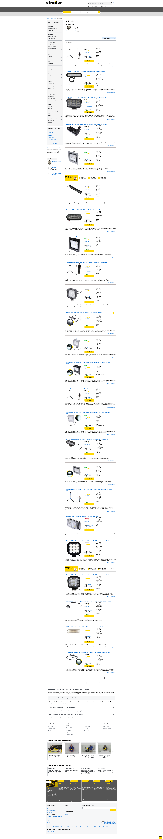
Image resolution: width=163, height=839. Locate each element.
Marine (91, 9)
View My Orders (50, 807)
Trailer (72, 9)
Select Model (92, 12)
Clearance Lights (52, 728)
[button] (112, 750)
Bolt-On (86, 728)
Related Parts (107, 724)
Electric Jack (87, 726)
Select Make (83, 12)
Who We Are (67, 807)
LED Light (76, 30)
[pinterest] (108, 822)
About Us (50, 135)
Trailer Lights (52, 724)
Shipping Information (51, 810)
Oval (110, 682)
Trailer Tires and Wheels (71, 724)
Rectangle (102, 682)
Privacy (83, 810)
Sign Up (48, 822)
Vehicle (77, 9)
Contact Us (50, 132)
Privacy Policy (51, 137)
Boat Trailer (87, 731)
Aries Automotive (107, 728)
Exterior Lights (92, 682)
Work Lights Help (52, 139)
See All (112, 177)
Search (66, 814)
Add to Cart (89, 60)
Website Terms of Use (110, 826)
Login (48, 820)
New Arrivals (104, 9)
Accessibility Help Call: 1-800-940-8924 (55, 826)
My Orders (103, 6)
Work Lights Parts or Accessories (56, 174)
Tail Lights (50, 726)
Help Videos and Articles (70, 813)
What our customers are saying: (54, 147)
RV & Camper (84, 9)
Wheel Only (68, 730)
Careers (66, 808)
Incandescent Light (68, 31)
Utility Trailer (87, 733)
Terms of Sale (102, 826)
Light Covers (106, 726)
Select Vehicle (67, 12)
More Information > (111, 66)
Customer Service (93, 6)
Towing (57, 9)
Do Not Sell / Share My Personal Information (79, 826)
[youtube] (114, 822)
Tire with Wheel (69, 728)
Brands (96, 9)
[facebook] (105, 822)
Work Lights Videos (52, 140)
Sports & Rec (65, 9)
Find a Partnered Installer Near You (54, 816)
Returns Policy (50, 808)
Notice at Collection (94, 826)
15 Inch (67, 732)
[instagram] (111, 822)
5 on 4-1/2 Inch (69, 734)
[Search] (90, 4)
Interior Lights (82, 682)
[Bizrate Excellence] (51, 831)
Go (99, 12)
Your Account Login (52, 143)
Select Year (75, 12)
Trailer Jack (88, 724)
